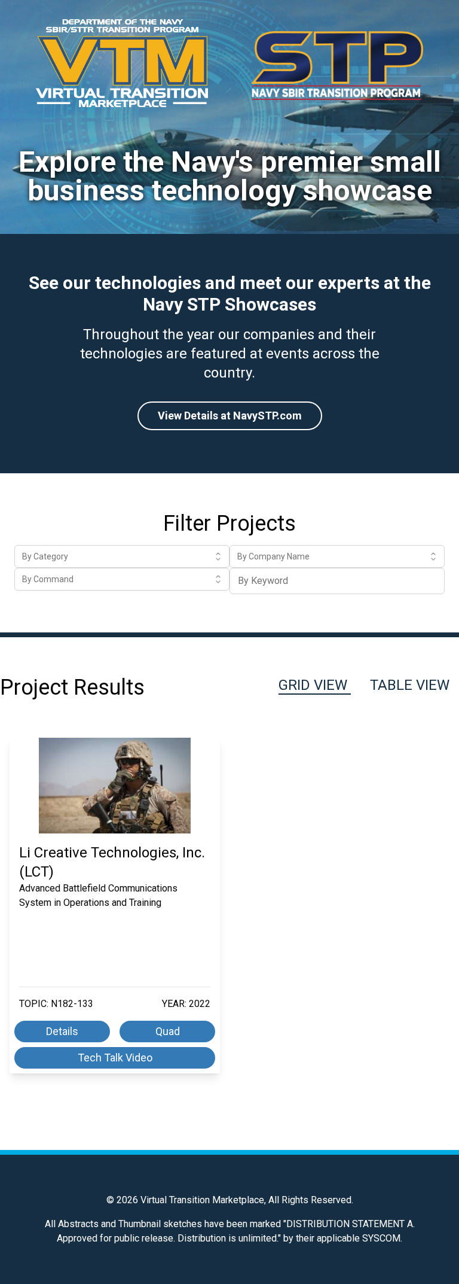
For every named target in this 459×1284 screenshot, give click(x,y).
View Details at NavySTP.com (230, 415)
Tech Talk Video (115, 1057)
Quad (167, 1031)
